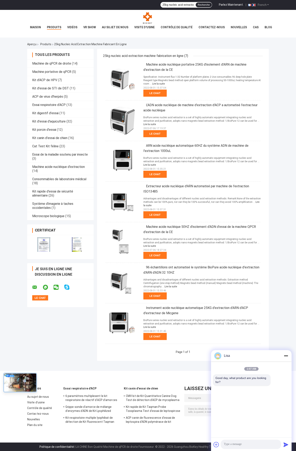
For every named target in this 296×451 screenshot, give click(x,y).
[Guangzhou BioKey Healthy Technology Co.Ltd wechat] (59, 287)
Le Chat (155, 93)
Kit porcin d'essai (44, 130)
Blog (268, 27)
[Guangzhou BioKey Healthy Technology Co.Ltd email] (37, 287)
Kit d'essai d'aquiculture (49, 121)
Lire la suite (158, 83)
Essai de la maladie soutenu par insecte (60, 154)
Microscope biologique (48, 216)
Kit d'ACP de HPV (44, 80)
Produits (54, 27)
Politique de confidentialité (56, 446)
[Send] (286, 444)
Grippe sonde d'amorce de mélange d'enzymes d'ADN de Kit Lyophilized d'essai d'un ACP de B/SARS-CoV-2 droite (92, 409)
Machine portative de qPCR (51, 72)
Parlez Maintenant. (231, 4)
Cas (256, 27)
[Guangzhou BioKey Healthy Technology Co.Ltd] (148, 18)
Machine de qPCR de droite (51, 63)
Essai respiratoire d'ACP (49, 105)
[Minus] (286, 355)
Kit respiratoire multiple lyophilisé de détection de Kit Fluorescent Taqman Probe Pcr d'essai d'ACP (89, 420)
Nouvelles (239, 27)
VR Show (89, 27)
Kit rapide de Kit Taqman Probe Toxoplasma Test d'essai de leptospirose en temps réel (153, 409)
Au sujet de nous (115, 27)
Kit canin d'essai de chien (49, 138)
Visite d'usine (144, 27)
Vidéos (72, 27)
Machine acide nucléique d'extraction (58, 167)
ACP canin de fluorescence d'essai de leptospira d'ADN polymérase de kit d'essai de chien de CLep (150, 420)
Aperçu (31, 44)
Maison (35, 27)
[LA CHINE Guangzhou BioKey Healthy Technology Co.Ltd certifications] (43, 244)
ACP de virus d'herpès (47, 96)
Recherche (204, 4)
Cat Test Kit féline (45, 146)
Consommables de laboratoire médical (59, 179)
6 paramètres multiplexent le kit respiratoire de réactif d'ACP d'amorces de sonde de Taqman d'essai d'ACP (91, 398)
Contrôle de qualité (177, 27)
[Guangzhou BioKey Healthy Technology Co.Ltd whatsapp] (48, 287)
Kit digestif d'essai (45, 113)
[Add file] (216, 444)
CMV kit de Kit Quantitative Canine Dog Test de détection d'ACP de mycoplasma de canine (152, 398)
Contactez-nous (212, 27)
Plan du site (34, 425)
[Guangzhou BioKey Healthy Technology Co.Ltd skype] (69, 287)
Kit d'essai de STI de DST (50, 88)
